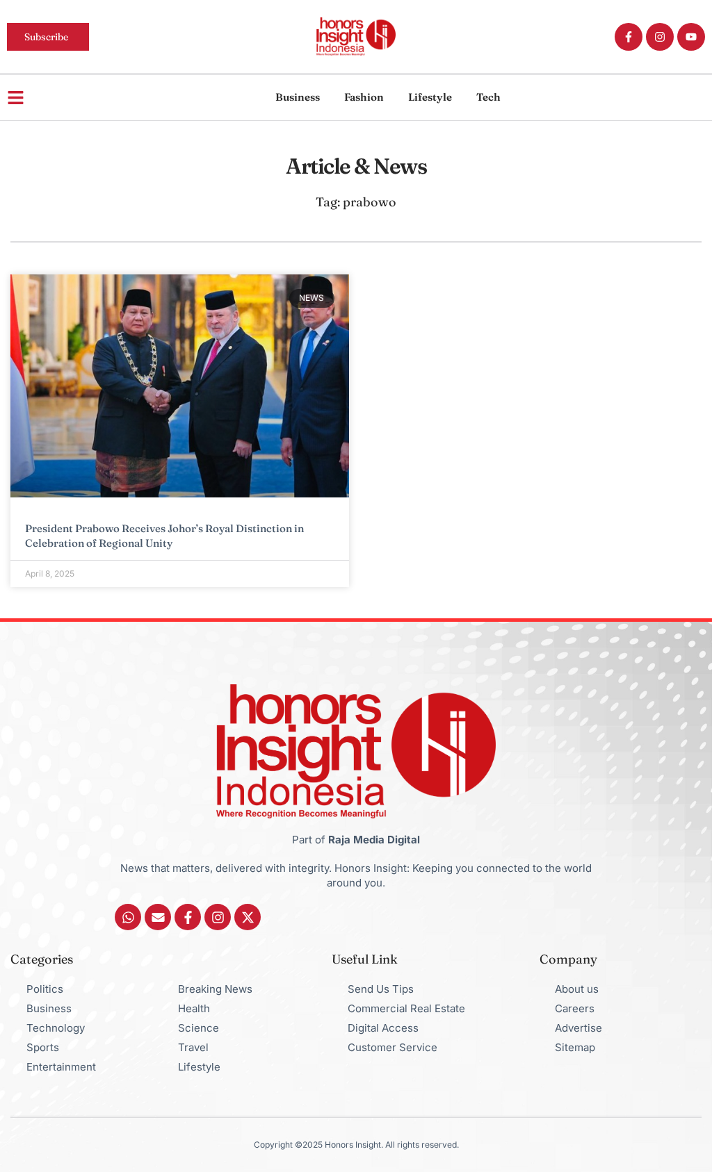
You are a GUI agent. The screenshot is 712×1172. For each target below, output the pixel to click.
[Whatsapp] (128, 917)
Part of (356, 839)
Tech (488, 97)
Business (297, 97)
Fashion (364, 97)
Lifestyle (430, 97)
